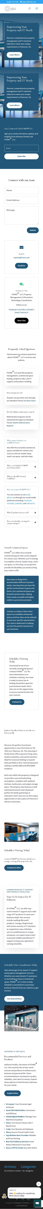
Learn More (14, 55)
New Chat (21, 320)
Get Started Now (14, 999)
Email (17, 312)
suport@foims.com (21, 258)
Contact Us (17, 702)
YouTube (21, 310)
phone (9, 497)
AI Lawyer (10, 1104)
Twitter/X (24, 312)
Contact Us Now (14, 868)
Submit (33, 230)
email (28, 495)
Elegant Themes (22, 1203)
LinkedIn (29, 310)
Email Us (21, 266)
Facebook (13, 310)
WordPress (22, 1205)
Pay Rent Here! (30, 401)
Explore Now (12, 1093)
